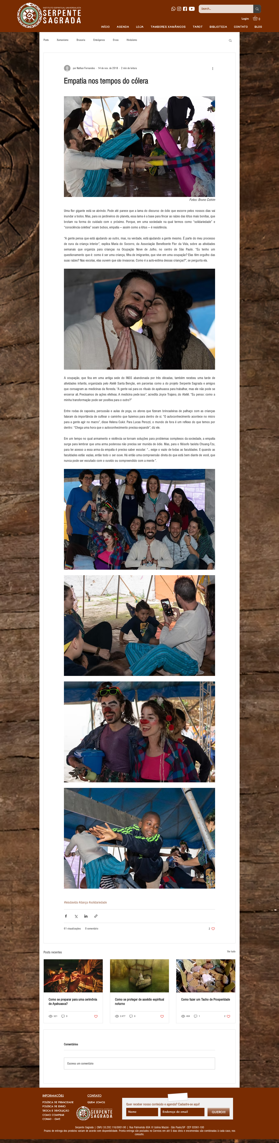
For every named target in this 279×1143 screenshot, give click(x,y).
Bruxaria (81, 40)
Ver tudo (231, 951)
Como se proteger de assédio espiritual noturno (139, 1001)
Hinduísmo (132, 40)
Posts (46, 40)
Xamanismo (62, 40)
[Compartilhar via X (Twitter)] (76, 916)
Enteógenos (99, 40)
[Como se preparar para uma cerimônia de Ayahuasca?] (73, 975)
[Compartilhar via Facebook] (66, 916)
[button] (258, 18)
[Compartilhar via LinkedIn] (86, 916)
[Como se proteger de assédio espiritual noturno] (139, 975)
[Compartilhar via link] (96, 916)
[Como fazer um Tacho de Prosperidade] (205, 975)
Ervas (115, 40)
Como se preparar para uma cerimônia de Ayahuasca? (73, 1001)
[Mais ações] (212, 68)
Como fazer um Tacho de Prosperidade (205, 999)
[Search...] (257, 9)
